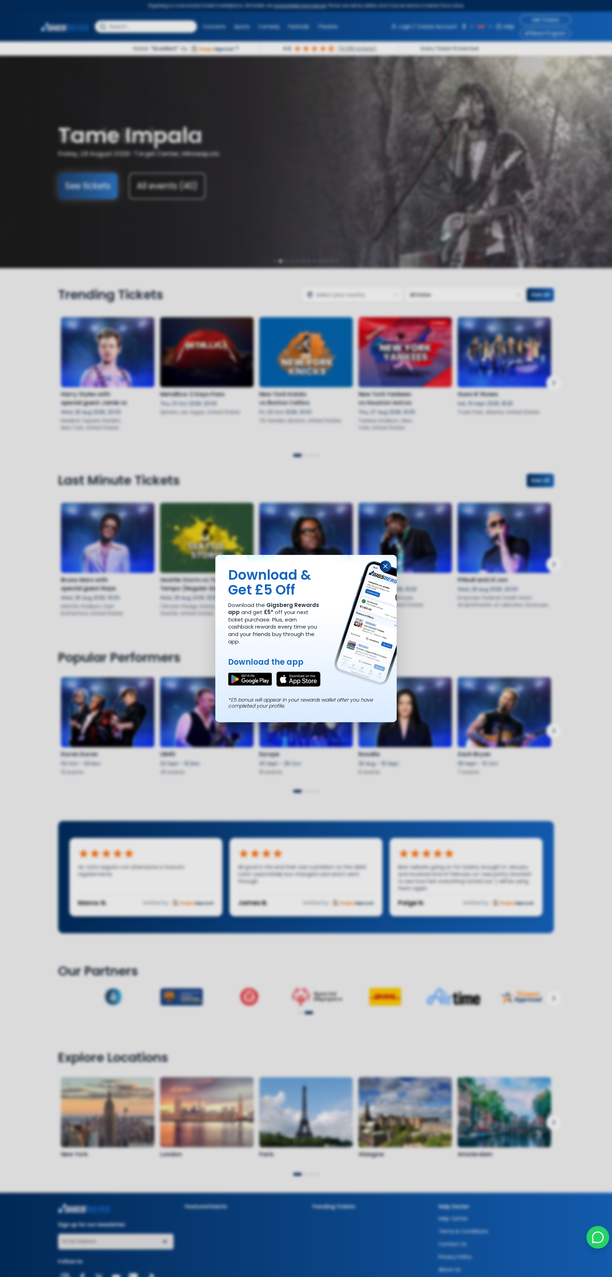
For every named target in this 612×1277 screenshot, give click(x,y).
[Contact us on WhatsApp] (597, 1237)
